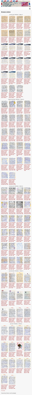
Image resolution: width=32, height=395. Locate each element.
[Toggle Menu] (30, 6)
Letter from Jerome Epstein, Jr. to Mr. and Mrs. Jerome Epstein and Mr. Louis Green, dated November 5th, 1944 (19, 167)
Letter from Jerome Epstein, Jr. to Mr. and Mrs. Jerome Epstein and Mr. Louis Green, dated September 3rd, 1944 (12, 152)
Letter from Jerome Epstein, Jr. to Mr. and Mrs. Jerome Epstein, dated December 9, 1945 (27, 319)
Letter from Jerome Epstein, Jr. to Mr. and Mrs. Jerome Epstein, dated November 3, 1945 (19, 302)
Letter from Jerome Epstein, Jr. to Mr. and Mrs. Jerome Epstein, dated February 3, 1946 (4, 354)
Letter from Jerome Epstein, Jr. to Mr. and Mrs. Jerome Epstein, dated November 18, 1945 (4, 319)
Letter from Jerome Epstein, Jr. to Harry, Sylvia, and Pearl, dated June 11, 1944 (27, 53)
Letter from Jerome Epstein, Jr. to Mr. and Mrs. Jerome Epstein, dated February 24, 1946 (4, 370)
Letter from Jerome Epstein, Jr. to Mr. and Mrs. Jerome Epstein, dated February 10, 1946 (12, 354)
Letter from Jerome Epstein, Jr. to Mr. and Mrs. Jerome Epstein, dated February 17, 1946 (27, 354)
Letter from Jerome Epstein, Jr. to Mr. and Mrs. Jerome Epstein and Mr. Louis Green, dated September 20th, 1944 (19, 152)
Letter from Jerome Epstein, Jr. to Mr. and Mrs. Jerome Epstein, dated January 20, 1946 (19, 338)
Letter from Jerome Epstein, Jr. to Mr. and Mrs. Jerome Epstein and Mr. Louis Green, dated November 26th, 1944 (27, 167)
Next (4, 390)
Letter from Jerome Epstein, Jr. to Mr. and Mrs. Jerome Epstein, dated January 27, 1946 (27, 338)
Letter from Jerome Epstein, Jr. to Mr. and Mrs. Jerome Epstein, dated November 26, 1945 (12, 320)
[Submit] (30, 9)
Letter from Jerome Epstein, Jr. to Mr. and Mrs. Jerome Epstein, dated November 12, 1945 (27, 302)
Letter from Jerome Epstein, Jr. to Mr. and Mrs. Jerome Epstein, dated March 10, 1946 (19, 370)
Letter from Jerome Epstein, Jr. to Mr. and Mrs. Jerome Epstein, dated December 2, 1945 (19, 320)
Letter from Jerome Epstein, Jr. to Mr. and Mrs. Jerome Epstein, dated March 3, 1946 (12, 370)
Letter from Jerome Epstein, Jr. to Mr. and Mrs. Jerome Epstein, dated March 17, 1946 (27, 370)
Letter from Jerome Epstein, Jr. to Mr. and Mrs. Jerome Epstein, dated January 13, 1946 (12, 338)
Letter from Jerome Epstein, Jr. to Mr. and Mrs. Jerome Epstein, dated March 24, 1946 (4, 386)
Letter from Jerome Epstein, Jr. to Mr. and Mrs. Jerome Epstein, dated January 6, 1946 (4, 337)
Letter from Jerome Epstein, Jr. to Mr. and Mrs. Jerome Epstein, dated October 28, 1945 (12, 303)
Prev (2, 390)
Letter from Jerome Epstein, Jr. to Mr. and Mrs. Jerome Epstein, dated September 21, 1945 (27, 285)
